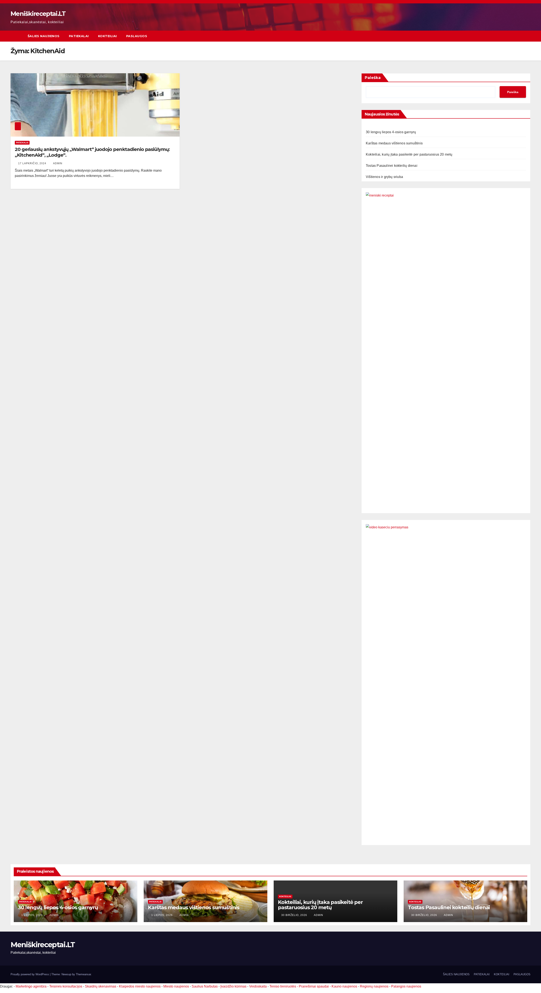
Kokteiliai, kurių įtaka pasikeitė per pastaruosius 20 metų (409, 154)
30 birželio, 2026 (294, 915)
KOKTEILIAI (107, 36)
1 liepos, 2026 (32, 915)
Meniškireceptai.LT (38, 13)
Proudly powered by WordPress (30, 974)
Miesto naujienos (176, 986)
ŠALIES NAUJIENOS (44, 36)
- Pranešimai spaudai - (314, 986)
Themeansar (83, 974)
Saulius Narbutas (205, 986)
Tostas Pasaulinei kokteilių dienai (391, 165)
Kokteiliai (285, 896)
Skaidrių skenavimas (100, 986)
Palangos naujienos (406, 986)
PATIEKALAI (79, 36)
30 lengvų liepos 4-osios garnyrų (391, 132)
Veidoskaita (258, 986)
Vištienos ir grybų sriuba (384, 177)
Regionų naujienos (374, 986)
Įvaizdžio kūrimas (233, 986)
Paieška (373, 77)
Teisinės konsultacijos (65, 986)
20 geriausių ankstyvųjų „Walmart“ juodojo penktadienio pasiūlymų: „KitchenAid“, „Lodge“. (92, 152)
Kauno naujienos (344, 986)
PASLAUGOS (136, 36)
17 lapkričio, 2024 (32, 163)
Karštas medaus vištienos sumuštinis (394, 143)
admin (57, 163)
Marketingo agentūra (31, 986)
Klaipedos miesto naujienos (140, 986)
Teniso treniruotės (282, 986)
